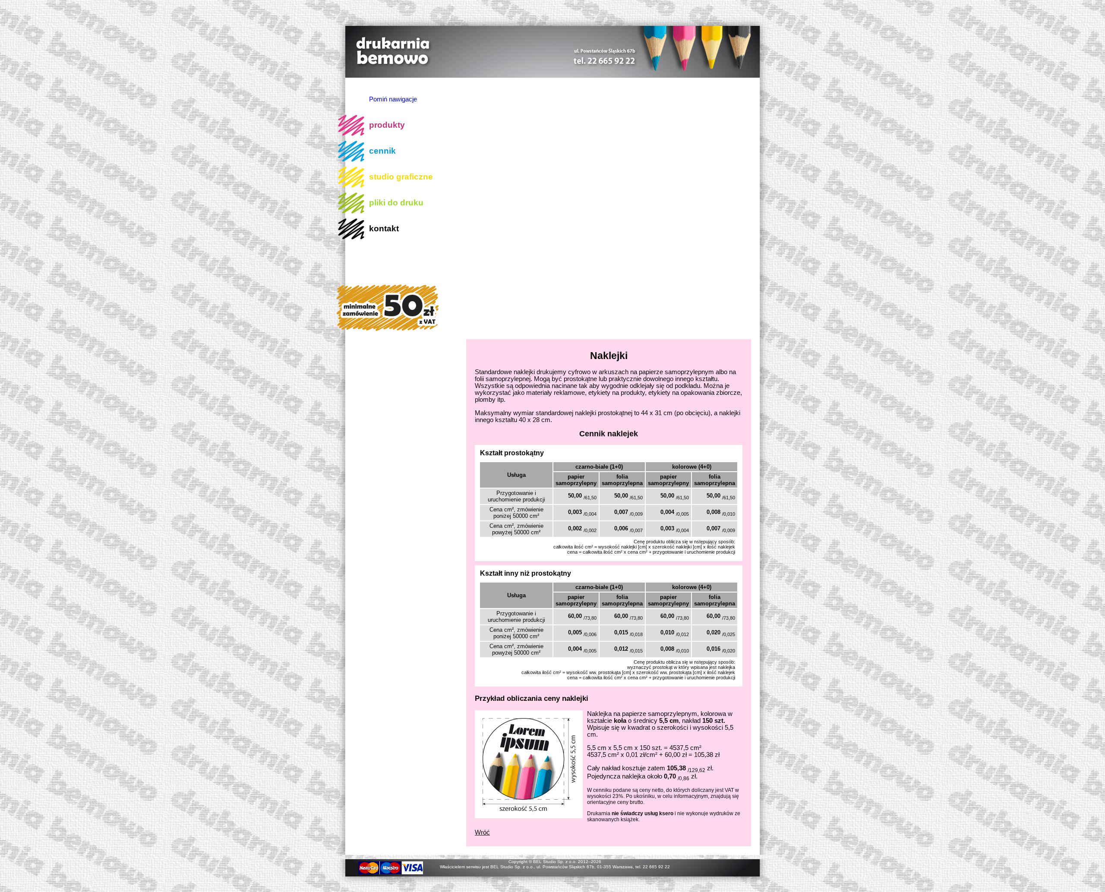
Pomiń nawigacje (393, 99)
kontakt (384, 228)
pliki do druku (396, 202)
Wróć (482, 832)
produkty (387, 124)
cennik (382, 150)
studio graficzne (401, 176)
